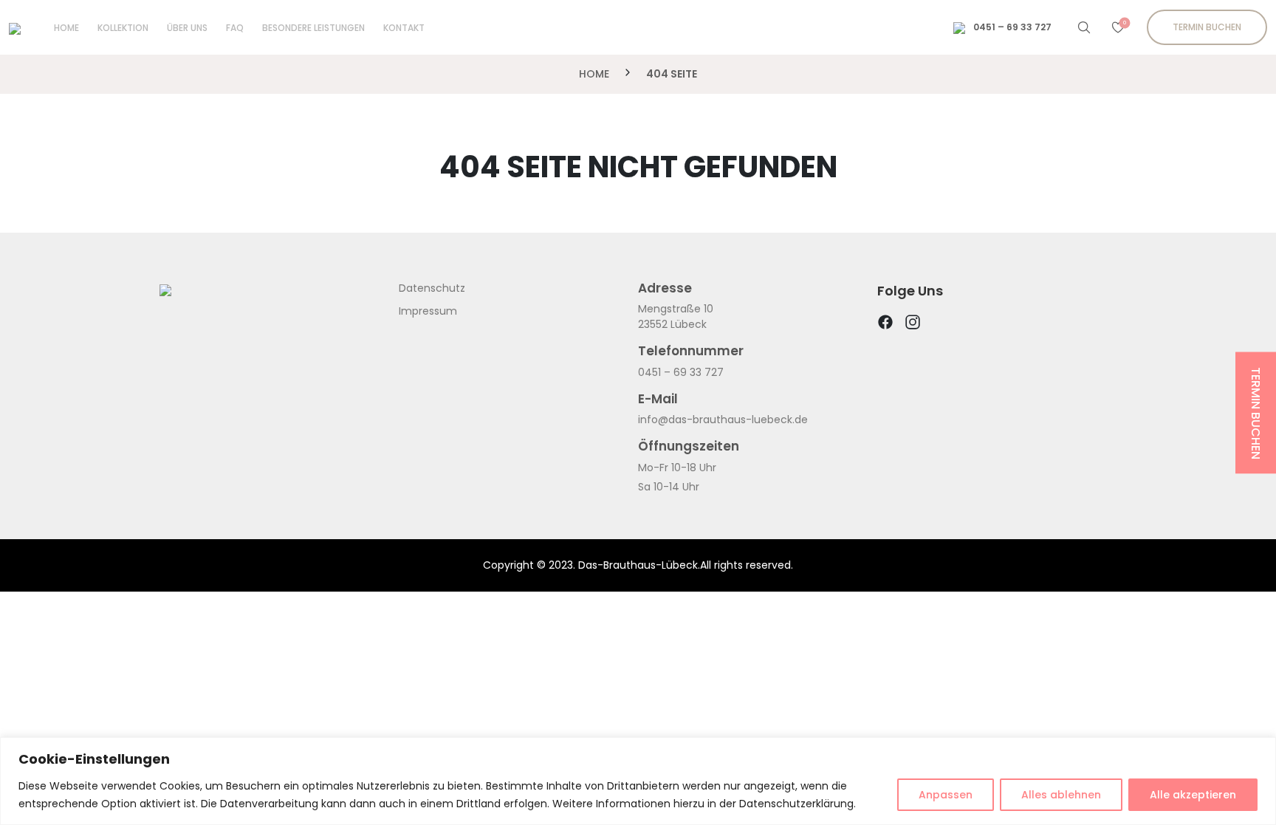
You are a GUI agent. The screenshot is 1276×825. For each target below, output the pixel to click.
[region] (638, 781)
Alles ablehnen (1061, 794)
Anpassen (946, 794)
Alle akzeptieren (1193, 794)
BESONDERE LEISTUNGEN (313, 27)
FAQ (235, 27)
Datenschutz (432, 288)
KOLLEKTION (122, 27)
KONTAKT (404, 27)
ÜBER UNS (187, 27)
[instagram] (913, 326)
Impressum (428, 311)
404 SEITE (671, 73)
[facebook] (885, 326)
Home (66, 27)
